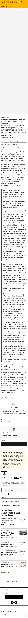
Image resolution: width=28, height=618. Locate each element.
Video (15, 518)
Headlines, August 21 (8, 544)
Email (3, 440)
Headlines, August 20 (8, 564)
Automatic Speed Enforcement (8, 550)
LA (16, 6)
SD (19, 6)
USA (13, 6)
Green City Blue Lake (17, 386)
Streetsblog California (7, 518)
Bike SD (24, 373)
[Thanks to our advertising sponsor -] (14, 63)
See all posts (5, 573)
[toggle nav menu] (26, 2)
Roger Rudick (4, 537)
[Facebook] (12, 602)
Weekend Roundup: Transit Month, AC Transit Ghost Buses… (9, 534)
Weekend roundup (5, 530)
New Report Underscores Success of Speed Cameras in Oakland (9, 554)
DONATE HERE (4, 6)
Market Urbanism (6, 381)
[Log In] (22, 2)
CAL (10, 6)
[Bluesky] (15, 602)
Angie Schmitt (7, 135)
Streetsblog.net (5, 117)
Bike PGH (12, 181)
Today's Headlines (5, 542)
